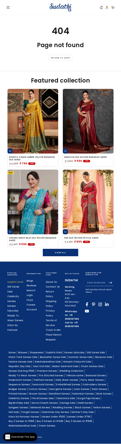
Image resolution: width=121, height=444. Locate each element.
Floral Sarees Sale (43, 398)
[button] (101, 7)
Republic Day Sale (20, 366)
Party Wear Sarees (92, 380)
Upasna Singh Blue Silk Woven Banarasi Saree (32, 239)
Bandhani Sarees (59, 393)
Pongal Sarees (30, 412)
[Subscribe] (111, 282)
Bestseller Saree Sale (53, 357)
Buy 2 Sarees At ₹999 (21, 421)
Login (30, 295)
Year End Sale (41, 366)
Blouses (22, 352)
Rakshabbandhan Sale (22, 425)
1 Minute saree (74, 375)
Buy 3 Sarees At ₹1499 (50, 421)
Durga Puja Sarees (88, 398)
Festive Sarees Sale (20, 361)
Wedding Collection (71, 371)
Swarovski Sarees (43, 384)
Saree (12, 352)
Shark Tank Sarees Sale (23, 357)
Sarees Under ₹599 (53, 416)
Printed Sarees (18, 393)
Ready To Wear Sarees (23, 375)
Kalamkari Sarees (83, 393)
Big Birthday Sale (19, 403)
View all (60, 252)
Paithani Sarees (43, 380)
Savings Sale (67, 403)
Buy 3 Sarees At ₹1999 (79, 421)
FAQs (30, 300)
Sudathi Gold (15, 282)
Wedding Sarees (62, 407)
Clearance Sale (65, 398)
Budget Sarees (18, 389)
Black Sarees (83, 407)
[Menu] (8, 7)
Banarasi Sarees (96, 375)
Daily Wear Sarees (66, 380)
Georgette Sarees (60, 389)
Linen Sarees (81, 389)
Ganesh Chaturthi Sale (77, 361)
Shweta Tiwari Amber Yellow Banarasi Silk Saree (32, 158)
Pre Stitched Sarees (51, 375)
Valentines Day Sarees (55, 412)
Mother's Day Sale (82, 412)
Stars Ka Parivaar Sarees (24, 416)
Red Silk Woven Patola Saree (81, 238)
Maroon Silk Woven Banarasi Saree (85, 157)
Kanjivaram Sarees (20, 380)
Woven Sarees (38, 393)
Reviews (31, 285)
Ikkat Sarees (104, 393)
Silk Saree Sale (96, 352)
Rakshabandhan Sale (48, 361)
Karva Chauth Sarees (45, 403)
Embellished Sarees (68, 384)
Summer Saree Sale (80, 357)
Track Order (53, 330)
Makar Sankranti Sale (65, 366)
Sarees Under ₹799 (78, 416)
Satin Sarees (99, 389)
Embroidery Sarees (94, 384)
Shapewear (37, 352)
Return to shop (60, 58)
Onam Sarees (47, 425)
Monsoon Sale (103, 357)
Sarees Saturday (74, 352)
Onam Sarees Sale (92, 366)
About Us (51, 282)
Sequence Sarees (19, 384)
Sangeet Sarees (18, 407)
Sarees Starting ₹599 (21, 371)
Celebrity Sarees (19, 398)
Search (31, 290)
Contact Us (53, 286)
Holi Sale (14, 412)
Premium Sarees (47, 371)
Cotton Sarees (38, 389)
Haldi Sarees (85, 403)
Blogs (30, 280)
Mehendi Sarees (40, 407)
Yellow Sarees (101, 407)
